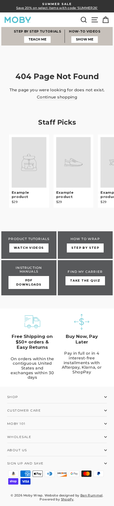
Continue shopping (57, 97)
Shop (12, 397)
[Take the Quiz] (85, 278)
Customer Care (24, 410)
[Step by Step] (85, 245)
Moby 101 (16, 424)
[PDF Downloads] (28, 278)
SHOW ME (84, 39)
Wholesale (19, 437)
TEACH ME (37, 39)
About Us (17, 450)
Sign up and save (25, 463)
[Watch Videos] (28, 245)
